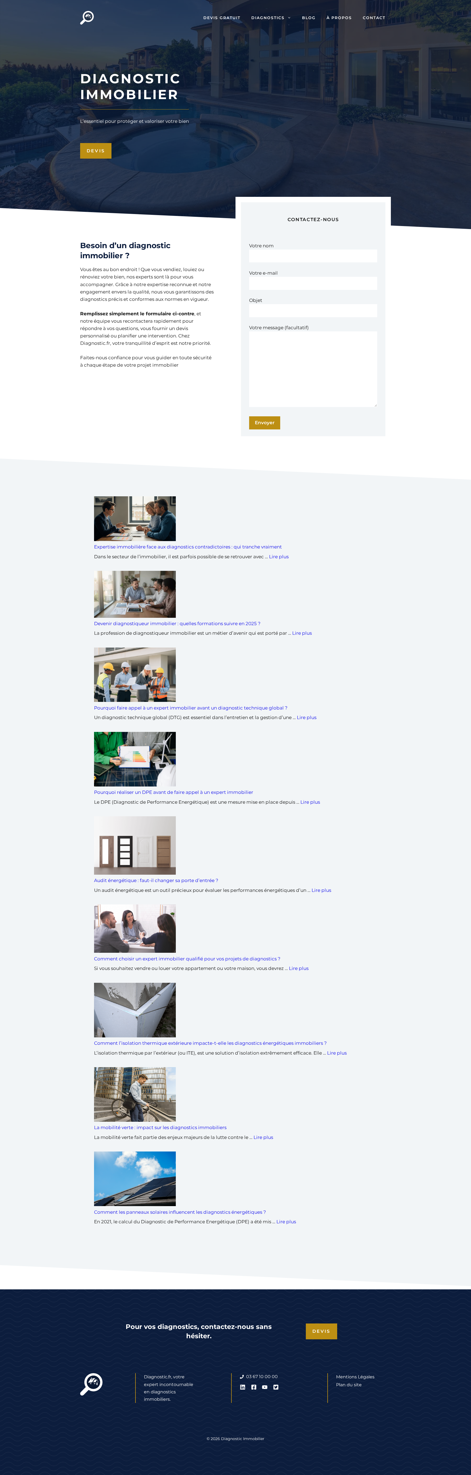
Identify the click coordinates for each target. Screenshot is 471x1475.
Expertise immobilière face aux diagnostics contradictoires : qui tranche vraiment (188, 547)
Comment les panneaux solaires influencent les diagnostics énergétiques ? (180, 1212)
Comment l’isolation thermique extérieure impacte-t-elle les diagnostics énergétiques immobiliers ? (211, 1043)
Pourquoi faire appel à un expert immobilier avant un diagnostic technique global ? (191, 708)
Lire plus (279, 556)
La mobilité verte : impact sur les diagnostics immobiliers (161, 1127)
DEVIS (96, 150)
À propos (339, 17)
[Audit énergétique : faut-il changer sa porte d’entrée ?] (135, 846)
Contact (374, 17)
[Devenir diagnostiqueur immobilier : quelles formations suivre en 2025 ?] (135, 595)
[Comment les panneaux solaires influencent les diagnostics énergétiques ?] (135, 1179)
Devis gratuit (221, 17)
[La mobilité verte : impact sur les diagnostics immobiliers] (135, 1095)
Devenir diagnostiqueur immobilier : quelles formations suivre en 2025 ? (178, 623)
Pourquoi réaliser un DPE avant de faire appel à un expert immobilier (173, 792)
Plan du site (349, 1384)
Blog (309, 17)
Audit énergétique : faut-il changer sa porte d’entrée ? (156, 880)
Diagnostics (268, 17)
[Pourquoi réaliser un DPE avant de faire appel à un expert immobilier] (135, 760)
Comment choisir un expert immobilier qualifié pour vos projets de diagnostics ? (188, 958)
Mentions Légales (355, 1376)
